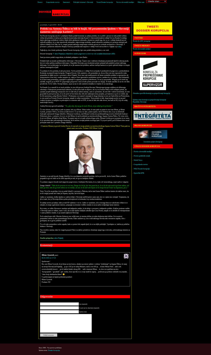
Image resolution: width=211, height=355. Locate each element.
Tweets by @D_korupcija (141, 41)
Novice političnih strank (142, 156)
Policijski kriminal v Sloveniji (83, 2)
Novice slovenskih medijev (125, 2)
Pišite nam (141, 2)
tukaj (119, 47)
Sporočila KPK (139, 173)
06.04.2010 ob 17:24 (49, 258)
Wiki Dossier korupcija (142, 169)
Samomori (66, 2)
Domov (40, 2)
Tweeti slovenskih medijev (142, 49)
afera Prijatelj (58, 238)
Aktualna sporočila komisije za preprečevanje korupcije (151, 93)
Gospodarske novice (53, 2)
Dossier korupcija (54, 14)
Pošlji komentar (48, 335)
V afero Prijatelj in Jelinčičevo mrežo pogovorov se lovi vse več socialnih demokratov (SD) (84, 54)
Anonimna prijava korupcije (152, 142)
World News (138, 160)
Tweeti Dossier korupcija (104, 2)
